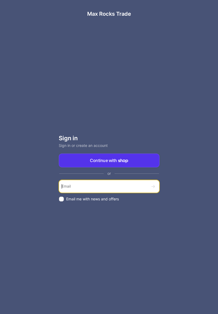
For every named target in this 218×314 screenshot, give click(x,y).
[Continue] (153, 186)
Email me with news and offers (92, 199)
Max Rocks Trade (109, 14)
